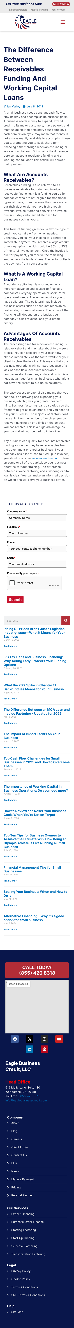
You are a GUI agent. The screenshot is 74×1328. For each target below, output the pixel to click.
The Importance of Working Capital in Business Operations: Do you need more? (36, 788)
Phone (11, 542)
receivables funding (45, 458)
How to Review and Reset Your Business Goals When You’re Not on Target (35, 813)
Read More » (10, 646)
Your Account (58, 9)
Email (11, 557)
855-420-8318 (30, 1096)
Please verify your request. (23, 573)
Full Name (13, 526)
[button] (63, 22)
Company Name (17, 511)
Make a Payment (39, 9)
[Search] (65, 620)
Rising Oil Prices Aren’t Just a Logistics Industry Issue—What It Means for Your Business (34, 632)
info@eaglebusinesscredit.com (26, 1100)
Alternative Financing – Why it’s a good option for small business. (34, 918)
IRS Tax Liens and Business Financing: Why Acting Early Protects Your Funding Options (35, 661)
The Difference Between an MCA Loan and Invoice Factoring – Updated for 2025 (37, 711)
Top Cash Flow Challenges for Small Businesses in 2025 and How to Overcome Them (37, 762)
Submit (15, 599)
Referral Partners (18, 9)
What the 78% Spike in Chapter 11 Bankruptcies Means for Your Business (34, 687)
